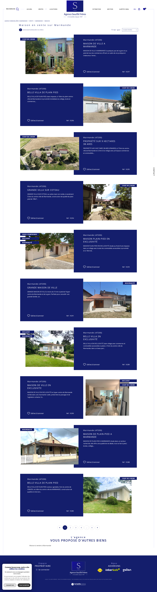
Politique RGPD (104, 579)
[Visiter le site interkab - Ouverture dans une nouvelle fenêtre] (113, 569)
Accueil (29, 9)
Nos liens (99, 579)
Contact (154, 171)
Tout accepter (24, 585)
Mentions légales (89, 579)
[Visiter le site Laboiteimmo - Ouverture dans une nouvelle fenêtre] (78, 586)
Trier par (116, 30)
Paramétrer (10, 585)
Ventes (40, 9)
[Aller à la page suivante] (97, 527)
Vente (31, 21)
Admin (94, 579)
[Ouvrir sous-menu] (46, 9)
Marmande (39, 21)
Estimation (97, 9)
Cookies (110, 579)
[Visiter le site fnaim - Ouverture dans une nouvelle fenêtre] (99, 570)
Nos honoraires (75, 579)
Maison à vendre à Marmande (40, 545)
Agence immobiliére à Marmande (16, 21)
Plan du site (81, 579)
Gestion (110, 9)
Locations (53, 9)
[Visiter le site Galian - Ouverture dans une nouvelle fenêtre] (127, 570)
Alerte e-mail (124, 9)
